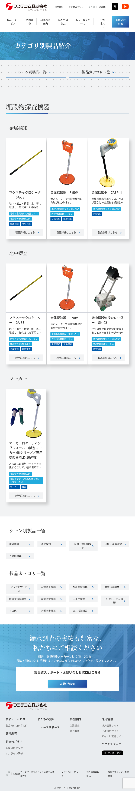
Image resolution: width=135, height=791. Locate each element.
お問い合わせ (121, 21)
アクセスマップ (76, 6)
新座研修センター (15, 748)
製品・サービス (13, 21)
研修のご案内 (45, 21)
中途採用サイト (110, 730)
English (101, 6)
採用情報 (59, 6)
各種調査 (29, 21)
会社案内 (102, 21)
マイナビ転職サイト (113, 736)
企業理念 (74, 725)
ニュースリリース (82, 21)
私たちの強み (63, 21)
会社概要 (74, 730)
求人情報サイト (110, 725)
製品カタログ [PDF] (16, 725)
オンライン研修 (14, 753)
